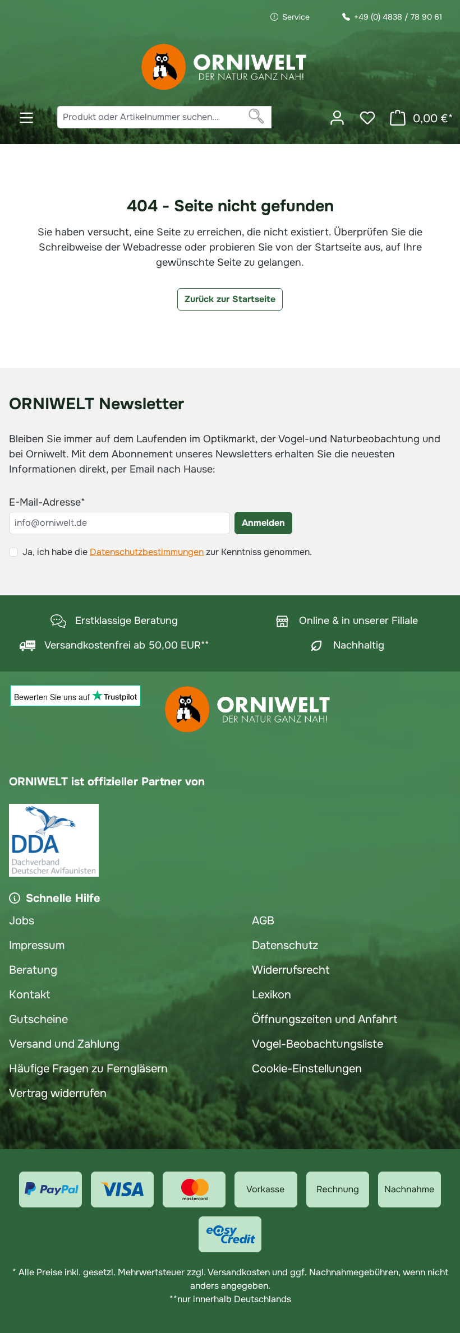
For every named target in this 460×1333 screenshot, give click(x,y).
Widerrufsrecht (290, 970)
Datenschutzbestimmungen (147, 552)
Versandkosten (239, 1272)
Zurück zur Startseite (230, 299)
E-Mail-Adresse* (47, 502)
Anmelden (263, 523)
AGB (263, 921)
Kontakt (29, 995)
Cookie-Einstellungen (307, 1069)
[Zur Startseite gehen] (224, 67)
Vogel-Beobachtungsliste (317, 1044)
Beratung (33, 970)
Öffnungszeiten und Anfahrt (324, 1019)
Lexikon (271, 995)
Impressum (37, 945)
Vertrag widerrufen (58, 1093)
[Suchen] (257, 117)
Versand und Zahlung (64, 1044)
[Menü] (26, 117)
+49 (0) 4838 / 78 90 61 (398, 17)
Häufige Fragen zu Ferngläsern (88, 1069)
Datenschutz (285, 945)
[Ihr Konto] (337, 118)
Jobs (21, 921)
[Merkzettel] (367, 118)
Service (296, 17)
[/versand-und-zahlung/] (50, 1189)
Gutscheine (38, 1019)
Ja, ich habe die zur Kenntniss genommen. (167, 552)
